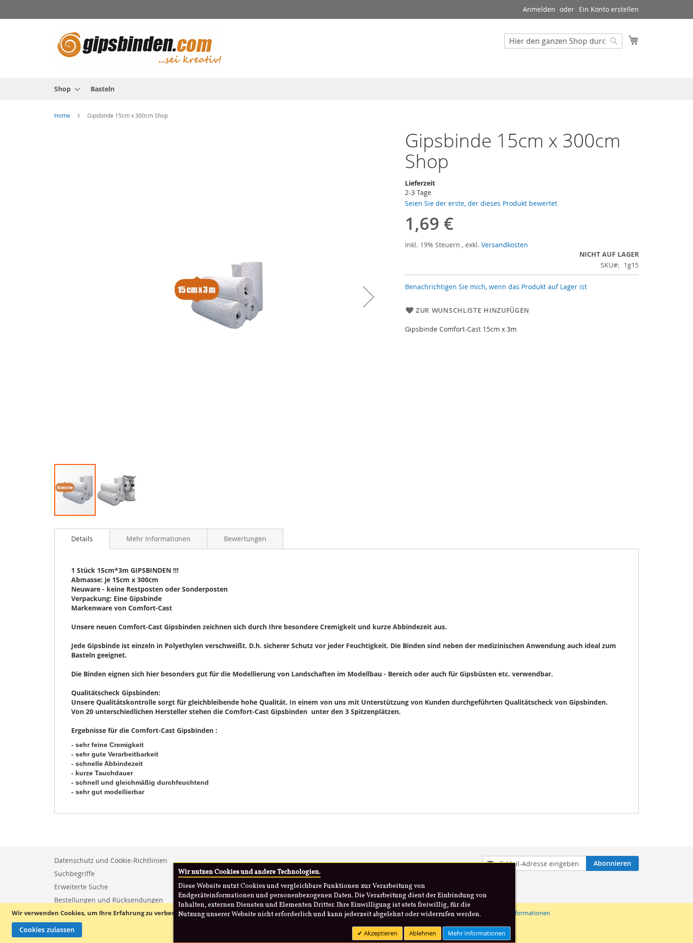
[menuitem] (64, 89)
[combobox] (563, 41)
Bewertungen (245, 538)
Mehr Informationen (158, 538)
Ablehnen (422, 933)
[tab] (82, 538)
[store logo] (139, 48)
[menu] (346, 89)
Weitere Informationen (518, 913)
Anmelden (539, 9)
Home (62, 115)
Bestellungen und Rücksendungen (108, 899)
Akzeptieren (380, 933)
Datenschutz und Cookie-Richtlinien (110, 860)
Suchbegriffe (74, 873)
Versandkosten (504, 244)
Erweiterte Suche (81, 886)
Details (82, 538)
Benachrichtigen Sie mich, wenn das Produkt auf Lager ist (496, 286)
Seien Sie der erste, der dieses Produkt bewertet (481, 203)
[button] (369, 296)
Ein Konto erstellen (609, 9)
